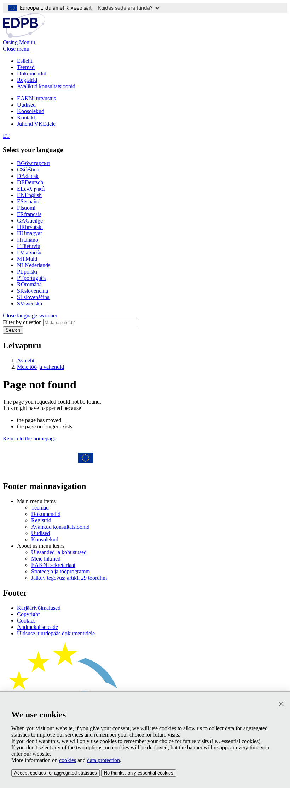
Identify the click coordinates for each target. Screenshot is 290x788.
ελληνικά (31, 189)
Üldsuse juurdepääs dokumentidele (56, 633)
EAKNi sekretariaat (53, 565)
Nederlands (33, 265)
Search (13, 330)
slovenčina (32, 291)
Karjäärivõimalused (38, 608)
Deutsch (30, 182)
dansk (28, 176)
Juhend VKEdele (36, 124)
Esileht (24, 61)
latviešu (29, 252)
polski (27, 272)
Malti (27, 259)
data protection (103, 760)
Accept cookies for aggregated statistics (55, 773)
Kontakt (26, 117)
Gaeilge (30, 221)
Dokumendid (31, 74)
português (31, 278)
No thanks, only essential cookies (138, 773)
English (29, 195)
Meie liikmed (45, 559)
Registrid (27, 80)
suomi (26, 208)
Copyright (28, 614)
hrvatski (30, 227)
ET (6, 136)
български (33, 163)
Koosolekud (30, 111)
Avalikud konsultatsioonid (46, 86)
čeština (28, 170)
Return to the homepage (29, 438)
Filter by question (22, 322)
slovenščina (33, 297)
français (29, 214)
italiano (27, 240)
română (29, 284)
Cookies (26, 621)
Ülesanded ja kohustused (59, 552)
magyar (29, 233)
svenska (29, 303)
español (29, 201)
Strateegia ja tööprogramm (60, 571)
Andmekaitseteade (37, 627)
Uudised (26, 105)
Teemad (26, 67)
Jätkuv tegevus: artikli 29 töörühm (69, 578)
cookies (67, 760)
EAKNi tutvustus (36, 98)
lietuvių (28, 246)
